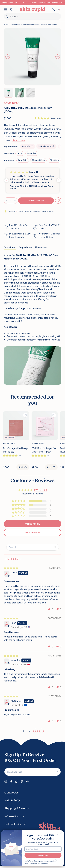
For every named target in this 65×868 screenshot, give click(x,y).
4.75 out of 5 (40, 490)
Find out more (47, 211)
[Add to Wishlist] (58, 200)
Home (6, 24)
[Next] (57, 56)
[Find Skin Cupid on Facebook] (11, 781)
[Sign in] (53, 9)
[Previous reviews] (6, 180)
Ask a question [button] (32, 532)
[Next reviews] (59, 180)
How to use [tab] (41, 247)
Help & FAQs (12, 800)
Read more (18, 140)
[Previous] (7, 56)
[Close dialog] (61, 833)
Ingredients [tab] (25, 247)
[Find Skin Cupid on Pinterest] (22, 781)
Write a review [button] (32, 523)
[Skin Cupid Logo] (32, 9)
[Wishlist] (11, 9)
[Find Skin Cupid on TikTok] (16, 781)
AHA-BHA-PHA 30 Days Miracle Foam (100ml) (40, 24)
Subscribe (56, 771)
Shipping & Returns (16, 808)
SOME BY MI (15, 24)
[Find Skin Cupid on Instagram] (5, 781)
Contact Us (11, 792)
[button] (42, 118)
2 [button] (29, 731)
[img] (11, 568)
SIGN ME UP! (43, 855)
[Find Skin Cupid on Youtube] (27, 781)
